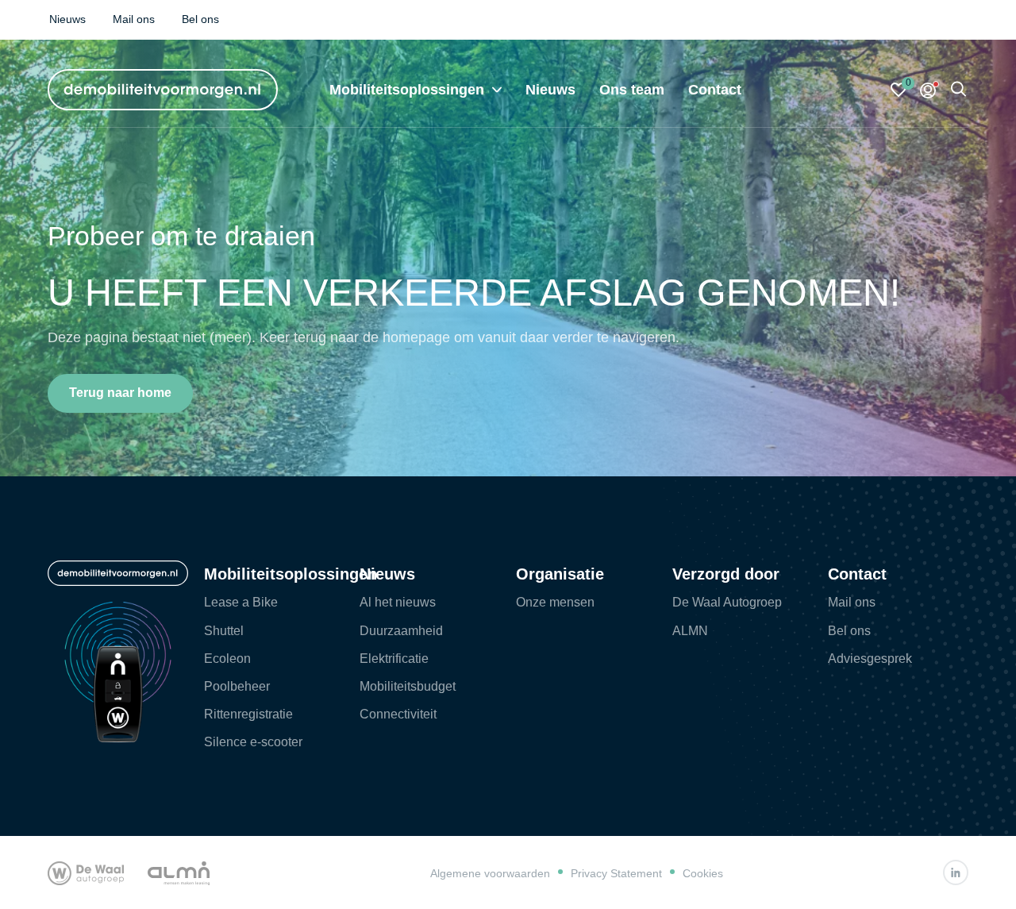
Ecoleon (227, 658)
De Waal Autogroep (727, 602)
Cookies (703, 873)
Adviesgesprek (870, 658)
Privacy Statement (616, 873)
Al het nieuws (398, 602)
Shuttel (224, 630)
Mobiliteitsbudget (408, 686)
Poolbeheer (237, 686)
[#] (955, 872)
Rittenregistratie (248, 714)
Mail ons (852, 602)
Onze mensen (555, 602)
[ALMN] (179, 872)
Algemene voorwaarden (490, 873)
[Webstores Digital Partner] (163, 89)
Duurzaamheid (401, 630)
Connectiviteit (398, 714)
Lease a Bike (241, 602)
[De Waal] (86, 872)
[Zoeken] (958, 90)
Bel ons (849, 630)
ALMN (690, 630)
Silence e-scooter (253, 742)
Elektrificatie (394, 658)
